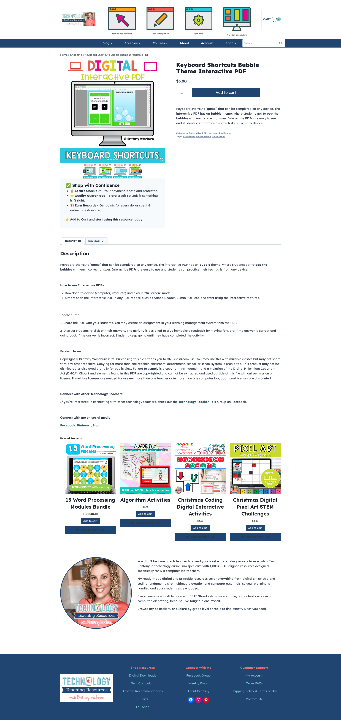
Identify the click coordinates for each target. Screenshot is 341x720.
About (184, 43)
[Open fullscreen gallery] (161, 159)
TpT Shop (142, 707)
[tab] (108, 159)
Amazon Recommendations (142, 691)
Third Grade (218, 136)
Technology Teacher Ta (195, 402)
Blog (96, 425)
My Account (254, 675)
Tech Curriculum (142, 683)
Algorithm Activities (145, 500)
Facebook (67, 425)
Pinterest (84, 425)
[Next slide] (140, 171)
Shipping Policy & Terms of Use (254, 691)
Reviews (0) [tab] (96, 240)
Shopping (76, 54)
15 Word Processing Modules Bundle (90, 503)
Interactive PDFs (198, 133)
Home (63, 54)
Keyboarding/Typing (220, 133)
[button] (90, 171)
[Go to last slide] (84, 171)
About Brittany (198, 691)
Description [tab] (73, 240)
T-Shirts (142, 699)
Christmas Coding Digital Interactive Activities (200, 507)
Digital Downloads (142, 675)
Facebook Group (198, 675)
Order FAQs (254, 683)
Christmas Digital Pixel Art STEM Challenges (255, 507)
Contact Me (254, 699)
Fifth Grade (189, 136)
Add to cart (226, 92)
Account (207, 43)
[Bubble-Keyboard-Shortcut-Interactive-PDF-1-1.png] (112, 111)
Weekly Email (198, 683)
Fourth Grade (203, 136)
